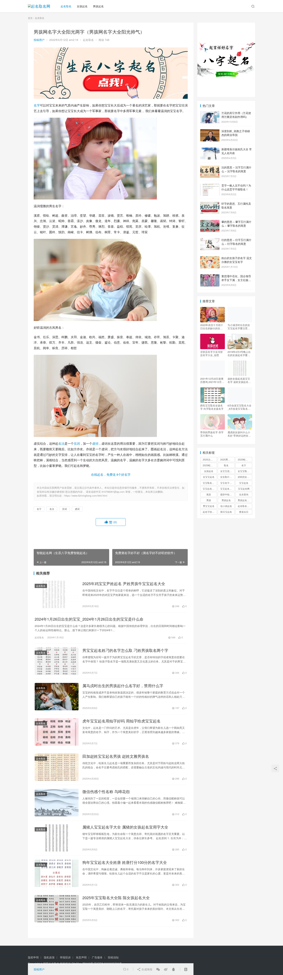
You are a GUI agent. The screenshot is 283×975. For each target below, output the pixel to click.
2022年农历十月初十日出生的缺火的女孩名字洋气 (211, 326)
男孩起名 (98, 6)
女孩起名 (82, 6)
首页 (30, 17)
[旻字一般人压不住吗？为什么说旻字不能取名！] (209, 186)
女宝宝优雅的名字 (227, 471)
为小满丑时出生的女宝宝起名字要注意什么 (239, 326)
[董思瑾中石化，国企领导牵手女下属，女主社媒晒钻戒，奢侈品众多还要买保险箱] (209, 276)
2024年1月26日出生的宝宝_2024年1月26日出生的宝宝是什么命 (89, 619)
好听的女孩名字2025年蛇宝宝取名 (245, 476)
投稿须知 (113, 957)
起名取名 (66, 6)
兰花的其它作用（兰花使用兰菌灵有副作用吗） (236, 115)
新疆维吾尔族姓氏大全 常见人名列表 (236, 151)
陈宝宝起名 (226, 511)
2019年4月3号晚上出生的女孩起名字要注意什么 (239, 353)
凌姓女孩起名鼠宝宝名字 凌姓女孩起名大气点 (239, 380)
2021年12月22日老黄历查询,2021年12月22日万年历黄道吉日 (212, 380)
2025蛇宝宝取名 (245, 459)
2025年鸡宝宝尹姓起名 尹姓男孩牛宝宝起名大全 (123, 583)
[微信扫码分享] (158, 969)
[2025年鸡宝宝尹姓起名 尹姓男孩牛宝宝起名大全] (57, 594)
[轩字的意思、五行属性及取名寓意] (209, 204)
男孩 (208, 500)
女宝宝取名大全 (245, 471)
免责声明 (81, 957)
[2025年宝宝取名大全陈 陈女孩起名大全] (57, 908)
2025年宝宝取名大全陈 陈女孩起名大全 (116, 897)
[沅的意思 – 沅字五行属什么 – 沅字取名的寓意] (209, 168)
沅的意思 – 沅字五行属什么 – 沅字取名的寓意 (236, 169)
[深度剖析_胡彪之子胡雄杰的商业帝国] (209, 131)
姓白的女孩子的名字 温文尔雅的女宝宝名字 (236, 260)
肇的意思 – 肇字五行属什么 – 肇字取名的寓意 (236, 223)
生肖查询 (243, 494)
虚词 (95, 443)
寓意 (208, 494)
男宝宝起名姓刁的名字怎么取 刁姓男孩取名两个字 (125, 650)
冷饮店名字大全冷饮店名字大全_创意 (211, 353)
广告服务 (97, 957)
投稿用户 (39, 40)
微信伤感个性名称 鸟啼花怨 (106, 791)
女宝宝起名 (208, 476)
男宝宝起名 (208, 506)
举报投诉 (65, 957)
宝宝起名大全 (227, 488)
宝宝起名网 (244, 488)
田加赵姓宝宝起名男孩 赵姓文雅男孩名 (115, 756)
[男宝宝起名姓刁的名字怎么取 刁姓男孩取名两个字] (57, 661)
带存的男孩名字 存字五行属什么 (212, 434)
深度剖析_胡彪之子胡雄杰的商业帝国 (235, 133)
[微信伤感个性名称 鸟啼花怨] (57, 802)
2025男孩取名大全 (227, 459)
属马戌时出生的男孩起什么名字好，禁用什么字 (122, 685)
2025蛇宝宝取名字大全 (210, 465)
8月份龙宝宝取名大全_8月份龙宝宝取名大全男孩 (239, 407)
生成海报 (146, 969)
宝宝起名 (243, 482)
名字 (37, 105)
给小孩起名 (226, 506)
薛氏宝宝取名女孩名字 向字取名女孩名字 (212, 407)
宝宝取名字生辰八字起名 (210, 482)
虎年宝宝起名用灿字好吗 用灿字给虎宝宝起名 (121, 721)
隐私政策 (49, 957)
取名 (226, 465)
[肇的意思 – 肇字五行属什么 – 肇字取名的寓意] (209, 222)
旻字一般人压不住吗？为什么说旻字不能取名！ (236, 187)
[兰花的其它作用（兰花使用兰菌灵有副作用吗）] (209, 113)
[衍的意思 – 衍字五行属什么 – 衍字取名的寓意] (209, 240)
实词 (77, 443)
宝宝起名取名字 (210, 488)
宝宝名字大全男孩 (227, 482)
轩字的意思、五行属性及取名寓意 (236, 205)
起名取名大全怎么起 (245, 506)
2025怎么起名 (210, 459)
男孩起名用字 (245, 500)
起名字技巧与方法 (210, 511)
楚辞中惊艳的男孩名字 (227, 494)
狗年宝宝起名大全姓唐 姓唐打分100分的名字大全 (124, 862)
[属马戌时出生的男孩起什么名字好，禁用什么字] (57, 696)
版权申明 (33, 957)
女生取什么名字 (227, 476)
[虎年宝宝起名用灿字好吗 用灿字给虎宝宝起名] (57, 732)
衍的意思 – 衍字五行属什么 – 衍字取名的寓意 (236, 242)
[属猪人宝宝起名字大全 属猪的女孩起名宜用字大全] (57, 838)
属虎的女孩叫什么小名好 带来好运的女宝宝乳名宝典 (239, 434)
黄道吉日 (243, 511)
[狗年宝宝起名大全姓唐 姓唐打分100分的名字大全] (57, 873)
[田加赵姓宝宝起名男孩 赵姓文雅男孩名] (57, 767)
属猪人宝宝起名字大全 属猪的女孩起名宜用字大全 (125, 827)
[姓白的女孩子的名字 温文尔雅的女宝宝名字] (209, 258)
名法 (61, 443)
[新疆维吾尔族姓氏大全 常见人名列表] (209, 149)
